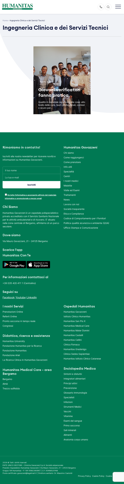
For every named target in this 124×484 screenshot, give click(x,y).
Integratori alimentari (74, 378)
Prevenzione (70, 388)
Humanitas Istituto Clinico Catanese (82, 358)
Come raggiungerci (74, 157)
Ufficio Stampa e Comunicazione (81, 227)
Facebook (9, 297)
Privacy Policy (84, 476)
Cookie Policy (98, 476)
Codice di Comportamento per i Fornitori (85, 218)
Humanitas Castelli (73, 335)
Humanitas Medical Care (76, 325)
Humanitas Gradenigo (75, 349)
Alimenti (68, 434)
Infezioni (68, 402)
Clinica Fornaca (72, 344)
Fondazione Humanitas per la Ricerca (22, 345)
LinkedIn (31, 297)
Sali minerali (70, 430)
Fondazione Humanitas (14, 350)
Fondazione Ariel (11, 355)
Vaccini (67, 411)
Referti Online (10, 316)
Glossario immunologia (75, 392)
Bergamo (7, 379)
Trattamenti (70, 195)
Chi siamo (69, 152)
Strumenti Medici (72, 406)
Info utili (68, 166)
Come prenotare (72, 162)
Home (5, 20)
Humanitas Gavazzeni (75, 311)
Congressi (8, 325)
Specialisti (69, 397)
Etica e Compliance (74, 213)
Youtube (21, 297)
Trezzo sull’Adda (11, 388)
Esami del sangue (73, 420)
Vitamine (68, 416)
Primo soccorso (72, 425)
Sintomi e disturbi (73, 374)
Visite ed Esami (71, 190)
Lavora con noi (71, 204)
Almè (5, 383)
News (67, 199)
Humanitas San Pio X (74, 321)
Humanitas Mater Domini (76, 330)
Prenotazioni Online (13, 311)
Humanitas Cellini (73, 339)
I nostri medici (71, 180)
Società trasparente (74, 209)
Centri (67, 176)
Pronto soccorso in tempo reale (19, 321)
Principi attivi (70, 383)
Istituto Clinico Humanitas (77, 316)
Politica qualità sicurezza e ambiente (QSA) (86, 223)
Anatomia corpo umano (76, 439)
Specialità (69, 171)
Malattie (68, 185)
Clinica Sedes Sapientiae (77, 353)
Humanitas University (14, 341)
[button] (118, 7)
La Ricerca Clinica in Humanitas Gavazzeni (25, 359)
